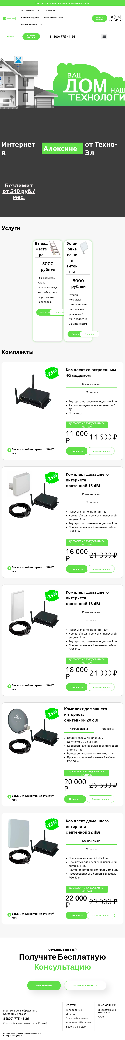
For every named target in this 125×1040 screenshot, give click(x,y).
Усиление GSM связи (53, 17)
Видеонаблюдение (30, 17)
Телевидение (27, 10)
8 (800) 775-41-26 (116, 18)
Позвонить (44, 985)
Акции (101, 1016)
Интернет (50, 10)
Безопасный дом (29, 24)
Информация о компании (107, 1011)
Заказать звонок (85, 985)
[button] (104, 36)
